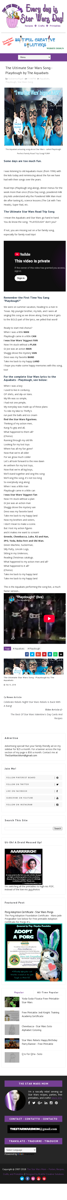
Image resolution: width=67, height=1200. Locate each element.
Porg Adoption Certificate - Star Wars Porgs (29, 912)
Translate (29, 1154)
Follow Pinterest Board (21, 777)
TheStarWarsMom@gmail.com (21, 755)
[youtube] (39, 1178)
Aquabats (44, 78)
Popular (19, 992)
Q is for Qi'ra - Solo (32, 1054)
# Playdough (34, 648)
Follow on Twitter (17, 784)
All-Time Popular (48, 992)
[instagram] (51, 1103)
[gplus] (40, 1103)
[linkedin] (46, 1103)
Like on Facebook (16, 791)
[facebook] (29, 1103)
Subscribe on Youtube (19, 798)
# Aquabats (18, 648)
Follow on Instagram (19, 804)
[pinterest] (56, 1103)
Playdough (11, 82)
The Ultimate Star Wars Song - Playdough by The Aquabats (29, 678)
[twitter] (33, 1103)
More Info (56, 1097)
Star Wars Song (25, 82)
